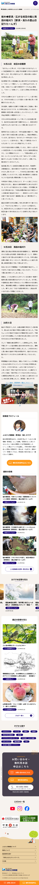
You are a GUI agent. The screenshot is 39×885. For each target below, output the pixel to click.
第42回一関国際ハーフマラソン (11, 745)
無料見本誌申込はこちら (22, 463)
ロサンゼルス (6, 741)
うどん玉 (17, 731)
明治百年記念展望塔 (8, 735)
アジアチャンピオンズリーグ (10, 738)
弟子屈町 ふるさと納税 (28, 738)
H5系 (26, 741)
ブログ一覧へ (19, 715)
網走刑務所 (17, 741)
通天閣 (19, 735)
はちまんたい (6, 731)
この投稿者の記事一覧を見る (19, 569)
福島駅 (34, 731)
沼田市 (25, 731)
